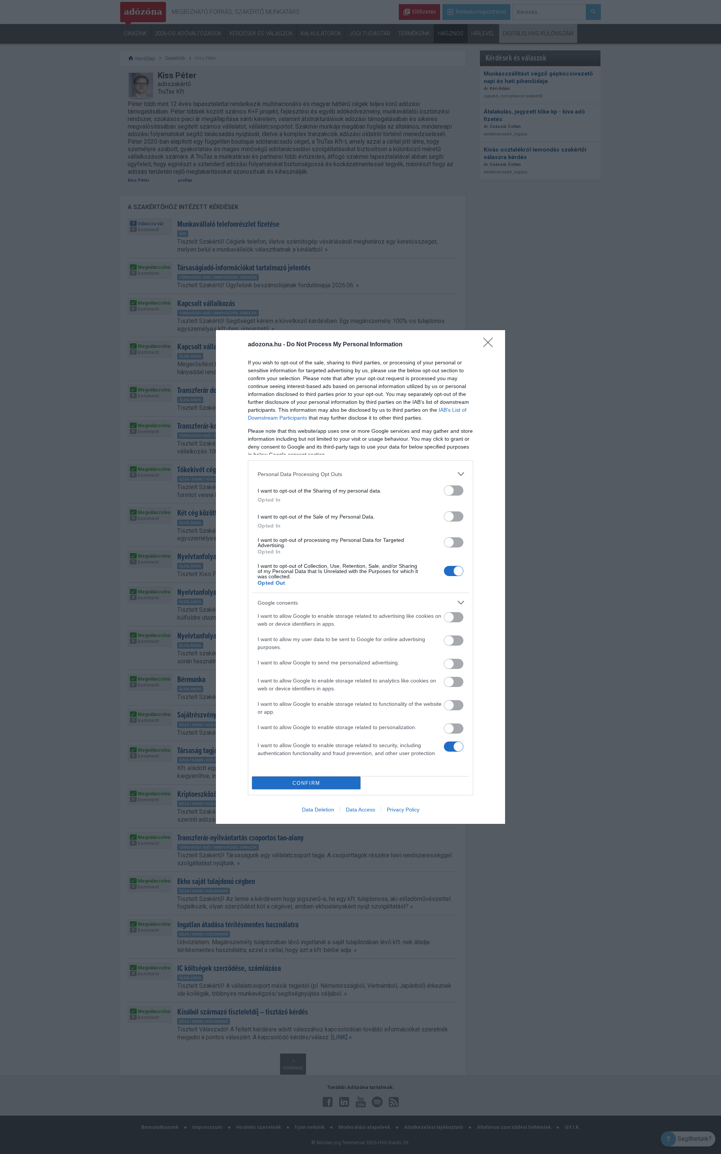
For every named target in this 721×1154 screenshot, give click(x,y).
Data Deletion (318, 810)
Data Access (360, 810)
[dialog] (360, 577)
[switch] (453, 490)
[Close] (490, 345)
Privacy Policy (403, 810)
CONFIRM (306, 783)
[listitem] (360, 474)
